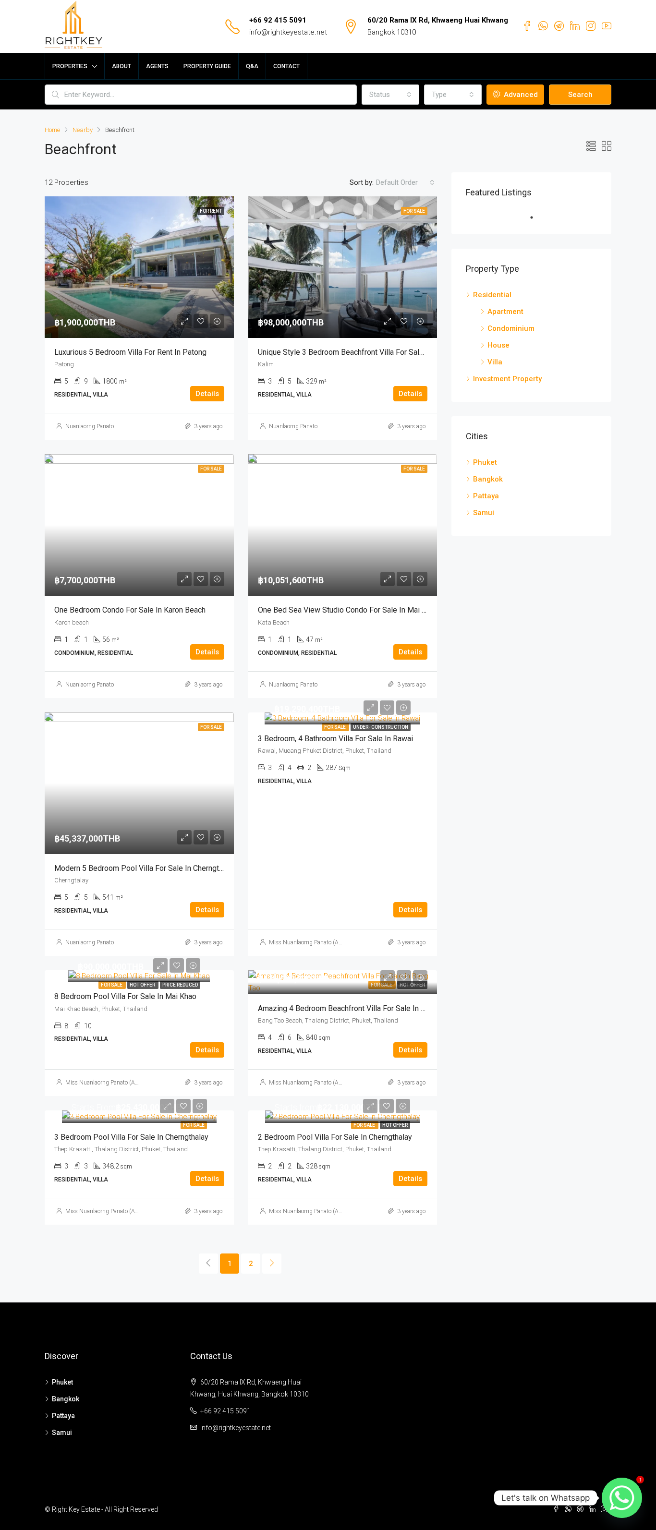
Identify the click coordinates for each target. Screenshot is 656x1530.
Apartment (505, 311)
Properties (69, 66)
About (121, 66)
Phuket (485, 462)
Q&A (252, 66)
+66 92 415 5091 (277, 20)
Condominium (511, 328)
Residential (492, 294)
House (498, 345)
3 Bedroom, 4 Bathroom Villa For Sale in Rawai (335, 738)
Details (207, 393)
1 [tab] (536, 217)
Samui (483, 512)
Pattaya (486, 496)
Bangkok (488, 479)
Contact (286, 66)
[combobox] (390, 94)
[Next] (271, 1263)
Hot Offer (143, 985)
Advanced (520, 94)
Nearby (83, 129)
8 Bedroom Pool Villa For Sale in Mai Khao (125, 996)
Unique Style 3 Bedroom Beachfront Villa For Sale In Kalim (355, 352)
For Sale (335, 727)
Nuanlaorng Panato (89, 426)
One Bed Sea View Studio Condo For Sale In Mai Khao (348, 609)
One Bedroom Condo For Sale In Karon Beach (130, 609)
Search (580, 94)
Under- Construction (380, 727)
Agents (157, 66)
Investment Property (507, 378)
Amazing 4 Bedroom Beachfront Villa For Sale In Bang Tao (354, 1008)
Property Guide (207, 66)
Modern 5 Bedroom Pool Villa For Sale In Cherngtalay (143, 868)
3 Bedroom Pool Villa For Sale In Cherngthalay (131, 1137)
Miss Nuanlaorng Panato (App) (308, 942)
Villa (494, 362)
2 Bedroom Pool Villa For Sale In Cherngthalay (335, 1137)
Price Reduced (180, 985)
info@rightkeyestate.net (288, 32)
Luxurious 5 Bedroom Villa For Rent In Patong (130, 352)
